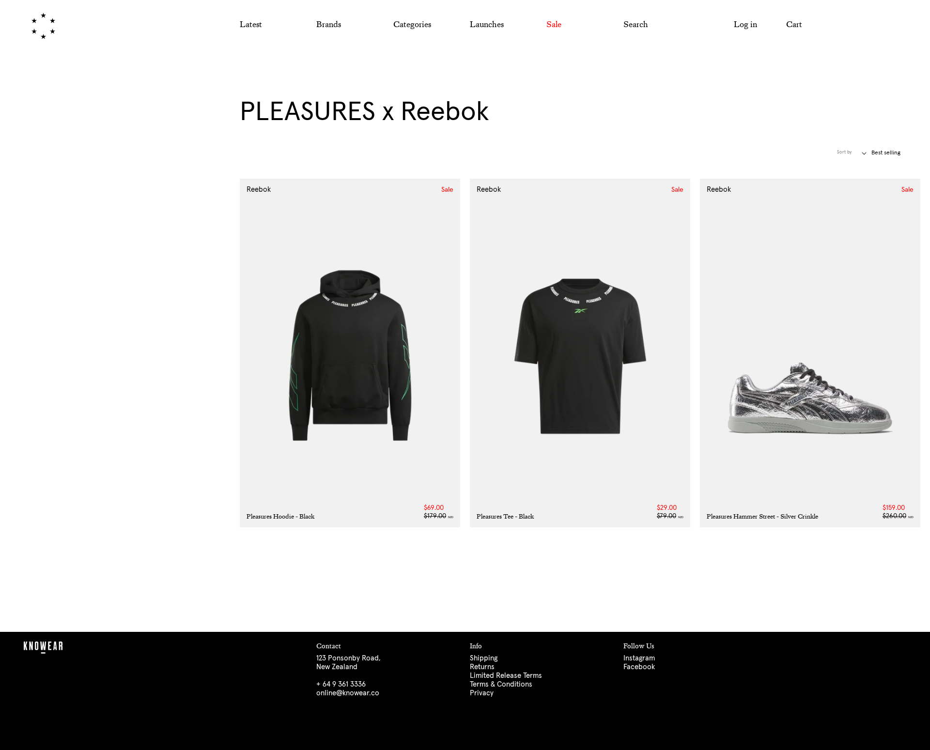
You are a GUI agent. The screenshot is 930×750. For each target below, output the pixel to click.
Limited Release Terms (506, 675)
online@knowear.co (347, 693)
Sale (553, 24)
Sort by (844, 152)
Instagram (639, 658)
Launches (487, 24)
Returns (482, 667)
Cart (794, 24)
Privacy (482, 693)
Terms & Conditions (501, 684)
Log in (745, 24)
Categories (412, 24)
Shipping (483, 658)
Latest (251, 24)
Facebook (639, 667)
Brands (328, 24)
